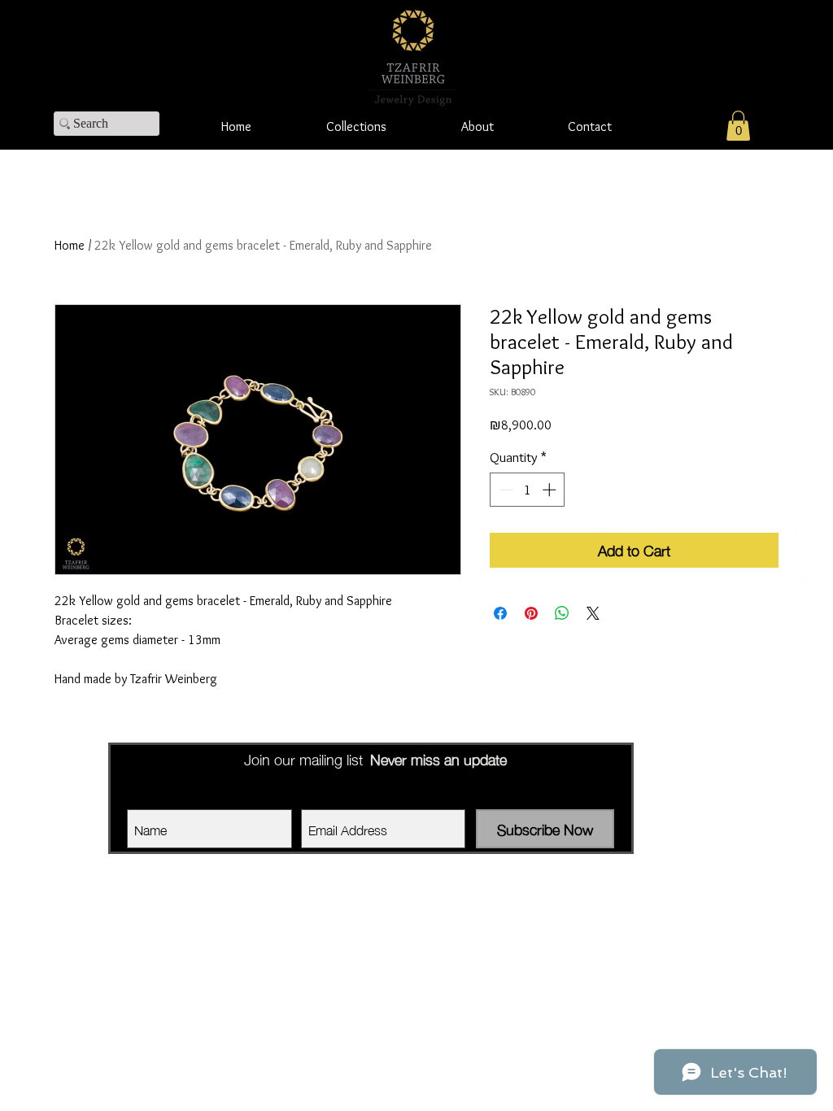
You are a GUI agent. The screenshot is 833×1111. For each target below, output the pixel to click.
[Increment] (551, 489)
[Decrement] (504, 489)
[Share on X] (593, 613)
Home (70, 245)
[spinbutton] (528, 489)
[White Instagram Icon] (798, 536)
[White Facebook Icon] (798, 576)
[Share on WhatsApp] (562, 613)
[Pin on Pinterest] (531, 613)
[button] (738, 126)
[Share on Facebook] (500, 613)
